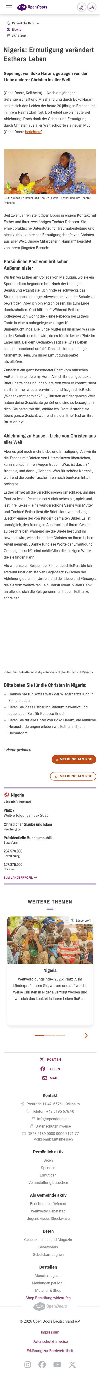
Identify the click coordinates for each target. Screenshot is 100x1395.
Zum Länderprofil (18, 877)
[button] (50, 1059)
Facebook (42, 1364)
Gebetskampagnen (48, 1254)
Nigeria (16, 29)
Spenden (48, 1168)
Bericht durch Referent (48, 1204)
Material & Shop (48, 1290)
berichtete (33, 132)
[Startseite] (32, 7)
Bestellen (48, 1267)
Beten (48, 1160)
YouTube (57, 1364)
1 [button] (39, 1035)
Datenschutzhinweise (53, 1126)
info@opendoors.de (53, 1119)
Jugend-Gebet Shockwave (48, 1218)
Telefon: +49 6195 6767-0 (53, 1111)
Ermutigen (48, 1175)
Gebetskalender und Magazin (48, 1240)
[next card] (86, 1035)
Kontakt (50, 1095)
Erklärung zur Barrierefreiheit (50, 1351)
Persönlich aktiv (48, 1151)
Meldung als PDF (76, 776)
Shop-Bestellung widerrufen (48, 1298)
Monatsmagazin (48, 1275)
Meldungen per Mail (48, 1283)
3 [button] (60, 1035)
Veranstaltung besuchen (48, 1182)
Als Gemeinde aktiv (48, 1195)
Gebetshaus (48, 1247)
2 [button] (50, 1035)
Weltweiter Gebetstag (48, 1211)
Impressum (50, 1332)
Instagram (28, 1364)
